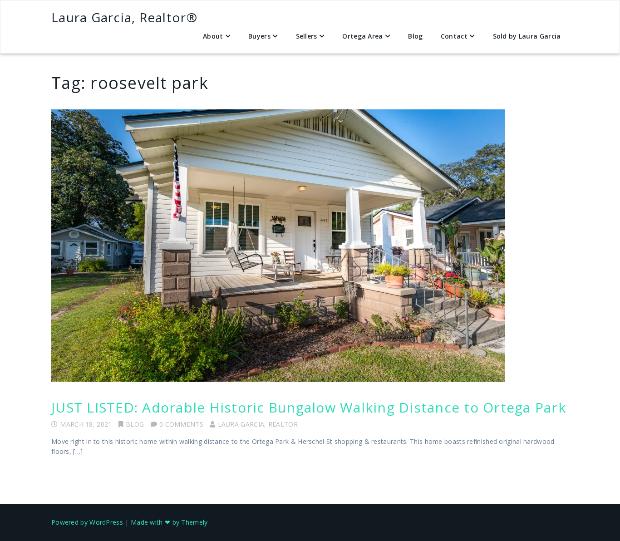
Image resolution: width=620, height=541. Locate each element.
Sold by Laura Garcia (527, 36)
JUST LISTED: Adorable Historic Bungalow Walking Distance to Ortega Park (308, 407)
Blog (415, 36)
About (213, 36)
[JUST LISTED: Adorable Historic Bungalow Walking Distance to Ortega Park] (310, 245)
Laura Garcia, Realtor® (124, 17)
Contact (454, 36)
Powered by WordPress (87, 522)
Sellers (306, 36)
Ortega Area (362, 36)
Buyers (259, 36)
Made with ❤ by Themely (169, 522)
